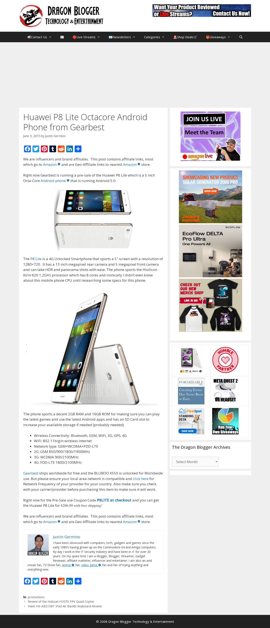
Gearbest (30, 473)
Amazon (50, 164)
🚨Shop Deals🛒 (185, 37)
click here (140, 478)
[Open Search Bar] (241, 37)
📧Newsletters (120, 37)
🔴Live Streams (84, 37)
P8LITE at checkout (114, 500)
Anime (66, 565)
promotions (36, 597)
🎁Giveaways (216, 37)
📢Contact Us (37, 37)
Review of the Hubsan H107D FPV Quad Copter (61, 601)
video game (89, 565)
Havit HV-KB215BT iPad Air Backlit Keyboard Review (65, 606)
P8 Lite (36, 258)
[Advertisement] (135, 73)
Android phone (53, 180)
